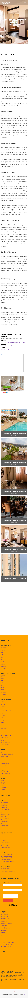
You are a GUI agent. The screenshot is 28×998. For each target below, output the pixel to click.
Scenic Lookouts (5, 756)
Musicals (3, 719)
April (2, 654)
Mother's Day (4, 921)
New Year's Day (5, 914)
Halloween (3, 930)
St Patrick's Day (5, 918)
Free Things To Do (5, 870)
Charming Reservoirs (6, 765)
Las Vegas (3, 833)
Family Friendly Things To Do (8, 871)
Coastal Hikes (4, 739)
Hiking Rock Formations (7, 754)
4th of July (3, 927)
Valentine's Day (5, 916)
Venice (2, 823)
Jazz (2, 712)
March (2, 652)
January (3, 649)
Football (3, 784)
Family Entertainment (6, 710)
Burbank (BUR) (4, 845)
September (3, 663)
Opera (2, 720)
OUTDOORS (4, 729)
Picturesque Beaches (6, 735)
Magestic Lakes (5, 763)
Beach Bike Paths (5, 742)
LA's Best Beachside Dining (7, 861)
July (2, 659)
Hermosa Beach (5, 809)
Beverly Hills (4, 804)
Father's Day (4, 925)
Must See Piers (4, 737)
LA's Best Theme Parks (6, 858)
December (3, 668)
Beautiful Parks (4, 771)
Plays (2, 722)
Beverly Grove (4, 802)
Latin (2, 713)
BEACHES (3, 734)
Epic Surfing (4, 740)
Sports (2, 780)
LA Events (3, 647)
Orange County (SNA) (6, 844)
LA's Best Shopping (5, 859)
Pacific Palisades (5, 818)
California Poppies (5, 773)
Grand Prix (3, 787)
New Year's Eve (5, 935)
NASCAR (3, 789)
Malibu (2, 812)
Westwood (3, 827)
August (2, 661)
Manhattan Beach (5, 814)
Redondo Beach (5, 819)
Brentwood (4, 805)
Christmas (3, 934)
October (3, 664)
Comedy (3, 704)
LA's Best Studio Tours (6, 946)
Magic (2, 717)
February (3, 650)
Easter (2, 920)
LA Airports (3, 840)
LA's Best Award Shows (7, 944)
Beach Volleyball (5, 744)
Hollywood (3, 811)
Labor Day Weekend (6, 928)
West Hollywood (5, 825)
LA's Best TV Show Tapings (7, 942)
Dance (2, 708)
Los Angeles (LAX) (5, 842)
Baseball (3, 782)
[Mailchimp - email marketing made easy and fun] (13, 906)
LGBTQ (3, 715)
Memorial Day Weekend (7, 923)
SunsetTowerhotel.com (7, 346)
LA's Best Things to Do (6, 854)
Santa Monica (4, 821)
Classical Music (4, 703)
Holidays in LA (4, 913)
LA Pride (3, 953)
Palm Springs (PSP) (5, 847)
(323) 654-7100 (5, 349)
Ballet (2, 701)
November (3, 666)
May (2, 656)
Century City (4, 807)
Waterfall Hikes (4, 751)
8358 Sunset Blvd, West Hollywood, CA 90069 (13, 342)
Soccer (2, 785)
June (2, 657)
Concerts (3, 706)
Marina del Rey (4, 816)
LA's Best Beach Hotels (6, 856)
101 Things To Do (5, 868)
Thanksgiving (4, 932)
